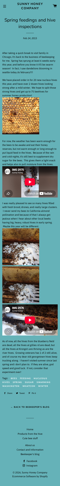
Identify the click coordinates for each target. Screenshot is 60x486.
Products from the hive (30, 433)
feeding (25, 378)
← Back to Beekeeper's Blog (30, 407)
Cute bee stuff (30, 438)
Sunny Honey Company (30, 6)
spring (17, 382)
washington (11, 386)
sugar (29, 382)
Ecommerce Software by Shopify (30, 476)
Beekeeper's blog (30, 454)
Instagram (32, 465)
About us (30, 445)
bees (14, 378)
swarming (44, 382)
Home (30, 429)
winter (43, 386)
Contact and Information (30, 449)
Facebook (31, 461)
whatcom (28, 386)
